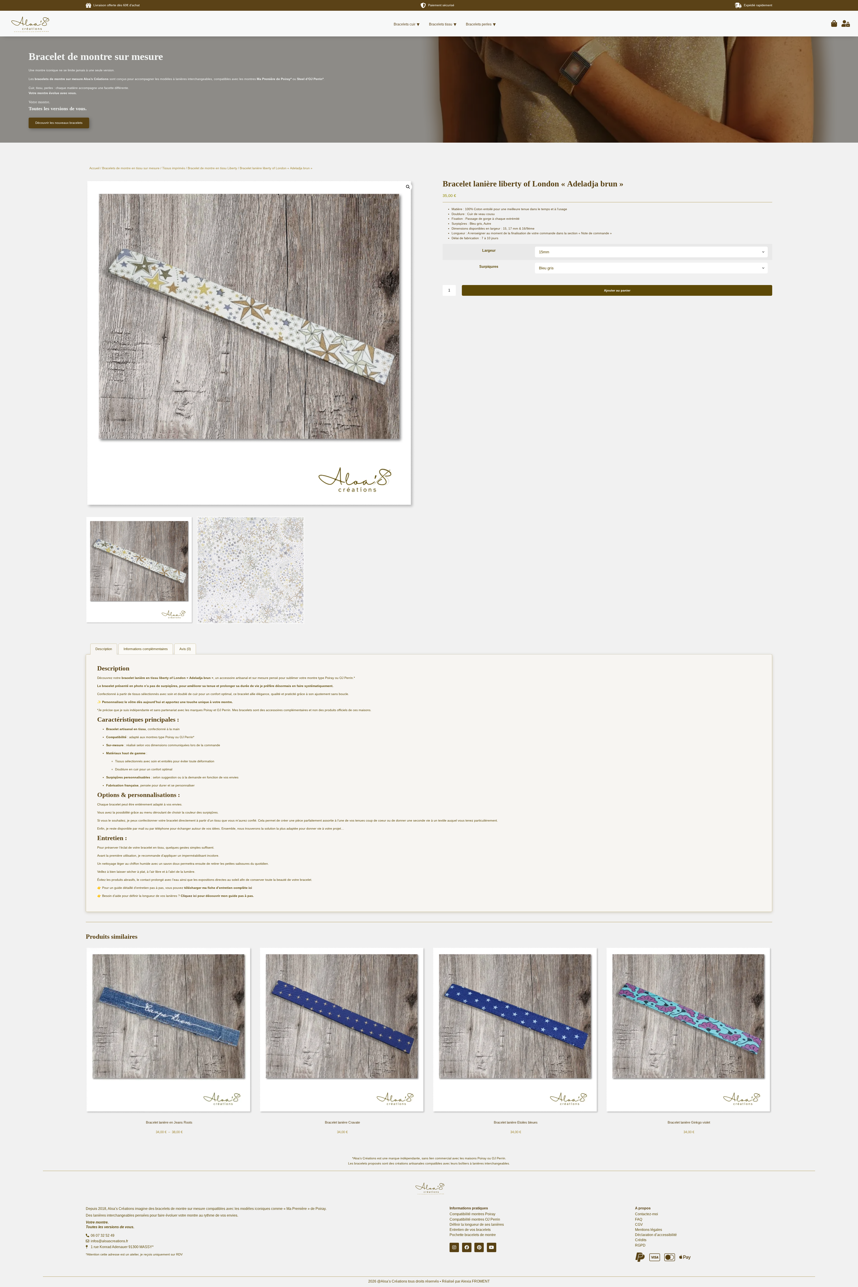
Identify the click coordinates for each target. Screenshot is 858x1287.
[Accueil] (37, 23)
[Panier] (834, 23)
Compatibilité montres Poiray (472, 1214)
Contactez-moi (646, 1214)
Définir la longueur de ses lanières (477, 1224)
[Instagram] (454, 1247)
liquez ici (190, 896)
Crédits (640, 1240)
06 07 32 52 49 (102, 1235)
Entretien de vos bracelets (470, 1230)
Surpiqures (488, 266)
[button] (408, 187)
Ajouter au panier (617, 290)
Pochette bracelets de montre (473, 1235)
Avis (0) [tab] (185, 649)
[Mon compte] (845, 23)
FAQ (638, 1219)
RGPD (640, 1245)
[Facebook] (466, 1247)
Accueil (94, 168)
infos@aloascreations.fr (109, 1241)
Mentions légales (648, 1230)
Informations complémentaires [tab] (146, 649)
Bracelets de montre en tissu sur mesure (131, 168)
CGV (639, 1224)
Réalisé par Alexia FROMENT (466, 1281)
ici (250, 888)
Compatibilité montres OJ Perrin (475, 1219)
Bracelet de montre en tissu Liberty (212, 168)
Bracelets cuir (404, 24)
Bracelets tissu (440, 24)
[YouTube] (491, 1247)
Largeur (489, 250)
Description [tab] (103, 649)
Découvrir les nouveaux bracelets (58, 123)
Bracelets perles (479, 24)
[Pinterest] (479, 1247)
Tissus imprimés (173, 168)
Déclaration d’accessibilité (656, 1235)
